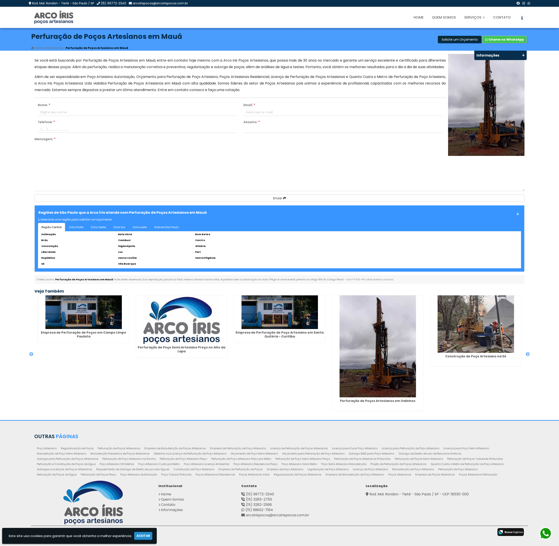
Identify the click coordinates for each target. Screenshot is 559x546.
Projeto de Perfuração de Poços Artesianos (398, 464)
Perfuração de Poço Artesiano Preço (183, 459)
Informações (172, 509)
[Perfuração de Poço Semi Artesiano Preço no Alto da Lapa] (181, 319)
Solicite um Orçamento (460, 39)
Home (419, 17)
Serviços (473, 17)
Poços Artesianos (399, 474)
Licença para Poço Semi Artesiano (466, 448)
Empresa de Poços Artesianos (435, 474)
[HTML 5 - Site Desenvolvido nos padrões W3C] (454, 532)
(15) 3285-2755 (259, 499)
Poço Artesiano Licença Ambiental (206, 464)
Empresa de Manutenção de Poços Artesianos (175, 448)
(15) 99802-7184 (259, 509)
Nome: (44, 105)
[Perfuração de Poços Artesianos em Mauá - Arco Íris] (54, 17)
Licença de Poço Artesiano (370, 469)
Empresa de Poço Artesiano (285, 469)
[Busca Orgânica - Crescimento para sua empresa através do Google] (510, 531)
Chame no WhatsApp (506, 39)
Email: (249, 105)
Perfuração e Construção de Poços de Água (66, 464)
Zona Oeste (98, 227)
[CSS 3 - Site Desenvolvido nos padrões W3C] (471, 532)
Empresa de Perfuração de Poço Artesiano (238, 448)
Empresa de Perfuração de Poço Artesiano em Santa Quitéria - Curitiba (280, 334)
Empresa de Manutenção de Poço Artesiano (355, 474)
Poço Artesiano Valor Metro (299, 464)
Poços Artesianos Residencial (215, 474)
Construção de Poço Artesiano (194, 469)
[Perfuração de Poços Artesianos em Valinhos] (377, 346)
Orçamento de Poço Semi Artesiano (254, 453)
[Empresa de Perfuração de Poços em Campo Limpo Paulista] (83, 312)
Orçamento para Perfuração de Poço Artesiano (313, 453)
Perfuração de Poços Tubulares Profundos (475, 459)
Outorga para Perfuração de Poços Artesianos (67, 459)
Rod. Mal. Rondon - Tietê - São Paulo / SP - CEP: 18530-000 (419, 494)
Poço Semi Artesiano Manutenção (343, 464)
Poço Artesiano (47, 448)
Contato (502, 17)
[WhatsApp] (529, 3)
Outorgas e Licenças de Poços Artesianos (64, 469)
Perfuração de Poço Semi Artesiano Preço (302, 459)
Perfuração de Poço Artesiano (458, 469)
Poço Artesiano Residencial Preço (255, 464)
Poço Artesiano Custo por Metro (159, 464)
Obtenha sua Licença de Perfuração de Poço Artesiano (190, 453)
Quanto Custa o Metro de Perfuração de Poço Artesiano (467, 464)
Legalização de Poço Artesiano (328, 469)
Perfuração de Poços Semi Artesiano (419, 459)
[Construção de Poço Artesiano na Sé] (475, 324)
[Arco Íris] (93, 503)
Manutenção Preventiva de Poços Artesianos (120, 453)
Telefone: (46, 122)
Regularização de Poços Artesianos (297, 474)
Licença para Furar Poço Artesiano (355, 448)
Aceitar (143, 536)
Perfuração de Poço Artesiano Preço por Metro (241, 459)
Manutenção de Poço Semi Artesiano (61, 453)
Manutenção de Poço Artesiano (413, 469)
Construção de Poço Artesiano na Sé (475, 356)
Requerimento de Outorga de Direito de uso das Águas (132, 469)
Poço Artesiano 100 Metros (117, 464)
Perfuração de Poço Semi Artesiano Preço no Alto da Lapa (181, 349)
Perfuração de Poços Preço (98, 474)
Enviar (278, 198)
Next (528, 354)
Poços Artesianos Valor (254, 474)
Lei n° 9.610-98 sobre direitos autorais (370, 279)
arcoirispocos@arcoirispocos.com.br (160, 3)
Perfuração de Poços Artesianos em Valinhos (377, 401)
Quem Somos (444, 17)
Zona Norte (76, 227)
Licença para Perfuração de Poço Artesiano (410, 448)
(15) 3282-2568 (259, 504)
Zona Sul (119, 227)
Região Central (51, 227)
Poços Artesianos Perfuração (478, 474)
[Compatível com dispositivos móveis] (488, 532)
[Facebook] (518, 3)
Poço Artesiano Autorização (138, 474)
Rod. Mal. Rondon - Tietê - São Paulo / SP (63, 3)
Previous (31, 354)
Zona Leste (140, 227)
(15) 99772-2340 (113, 3)
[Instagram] (523, 3)
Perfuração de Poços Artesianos (119, 448)
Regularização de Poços (77, 448)
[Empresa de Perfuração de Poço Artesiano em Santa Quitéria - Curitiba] (279, 312)
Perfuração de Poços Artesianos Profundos (362, 459)
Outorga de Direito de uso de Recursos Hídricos (430, 453)
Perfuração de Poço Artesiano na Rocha (129, 459)
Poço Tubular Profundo (176, 474)
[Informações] (522, 17)
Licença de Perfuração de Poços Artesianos (299, 448)
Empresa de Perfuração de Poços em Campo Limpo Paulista (83, 334)
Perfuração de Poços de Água (57, 474)
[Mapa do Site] (441, 531)
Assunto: (251, 122)
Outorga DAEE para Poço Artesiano (371, 453)
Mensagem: (45, 139)
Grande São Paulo (166, 227)
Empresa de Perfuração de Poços (241, 469)
